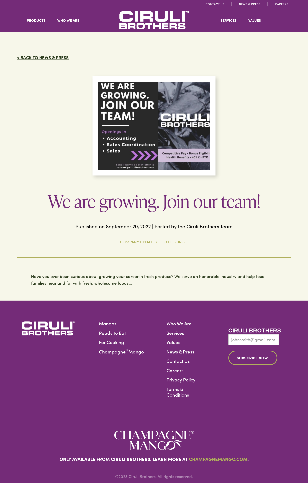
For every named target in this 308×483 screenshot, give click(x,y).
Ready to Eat (112, 333)
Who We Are (68, 20)
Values (254, 20)
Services (228, 20)
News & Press (249, 4)
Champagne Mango (121, 352)
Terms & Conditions (177, 392)
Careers (281, 4)
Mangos (107, 323)
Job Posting (172, 241)
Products (36, 20)
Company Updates (138, 241)
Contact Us (215, 4)
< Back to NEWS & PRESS (43, 57)
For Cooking (111, 342)
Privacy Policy (180, 380)
